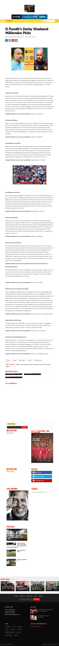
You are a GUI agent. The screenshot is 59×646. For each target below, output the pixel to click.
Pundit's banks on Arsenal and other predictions (45, 610)
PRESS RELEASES (10, 632)
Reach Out (29, 596)
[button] (2, 21)
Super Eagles (9, 635)
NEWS (7, 629)
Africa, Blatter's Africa (21, 551)
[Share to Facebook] (6, 40)
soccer (16, 635)
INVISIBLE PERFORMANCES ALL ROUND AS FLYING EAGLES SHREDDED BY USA (15, 535)
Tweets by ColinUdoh (35, 626)
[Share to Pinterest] (13, 40)
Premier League (37, 360)
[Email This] (16, 40)
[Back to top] (55, 642)
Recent (18, 632)
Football (29, 360)
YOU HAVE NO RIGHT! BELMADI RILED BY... (50, 588)
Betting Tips (22, 360)
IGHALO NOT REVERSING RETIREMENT (20, 588)
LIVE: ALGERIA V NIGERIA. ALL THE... (37, 588)
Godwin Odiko (31, 37)
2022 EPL (8, 360)
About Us (22, 596)
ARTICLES (8, 627)
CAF (14, 627)
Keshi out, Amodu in (22, 560)
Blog (35, 596)
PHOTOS (19, 629)
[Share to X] (9, 40)
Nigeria (13, 629)
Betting (14, 360)
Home (16, 596)
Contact (40, 596)
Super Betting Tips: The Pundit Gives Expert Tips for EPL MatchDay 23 (17, 545)
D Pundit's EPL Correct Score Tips (43, 616)
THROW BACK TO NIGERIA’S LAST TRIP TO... (7, 588)
